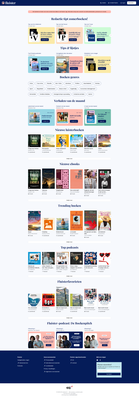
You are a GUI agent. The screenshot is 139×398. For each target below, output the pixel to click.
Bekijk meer (69, 158)
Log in (123, 3)
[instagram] (97, 360)
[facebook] (100, 360)
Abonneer (130, 3)
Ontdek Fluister (114, 3)
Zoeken (104, 3)
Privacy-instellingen (49, 369)
